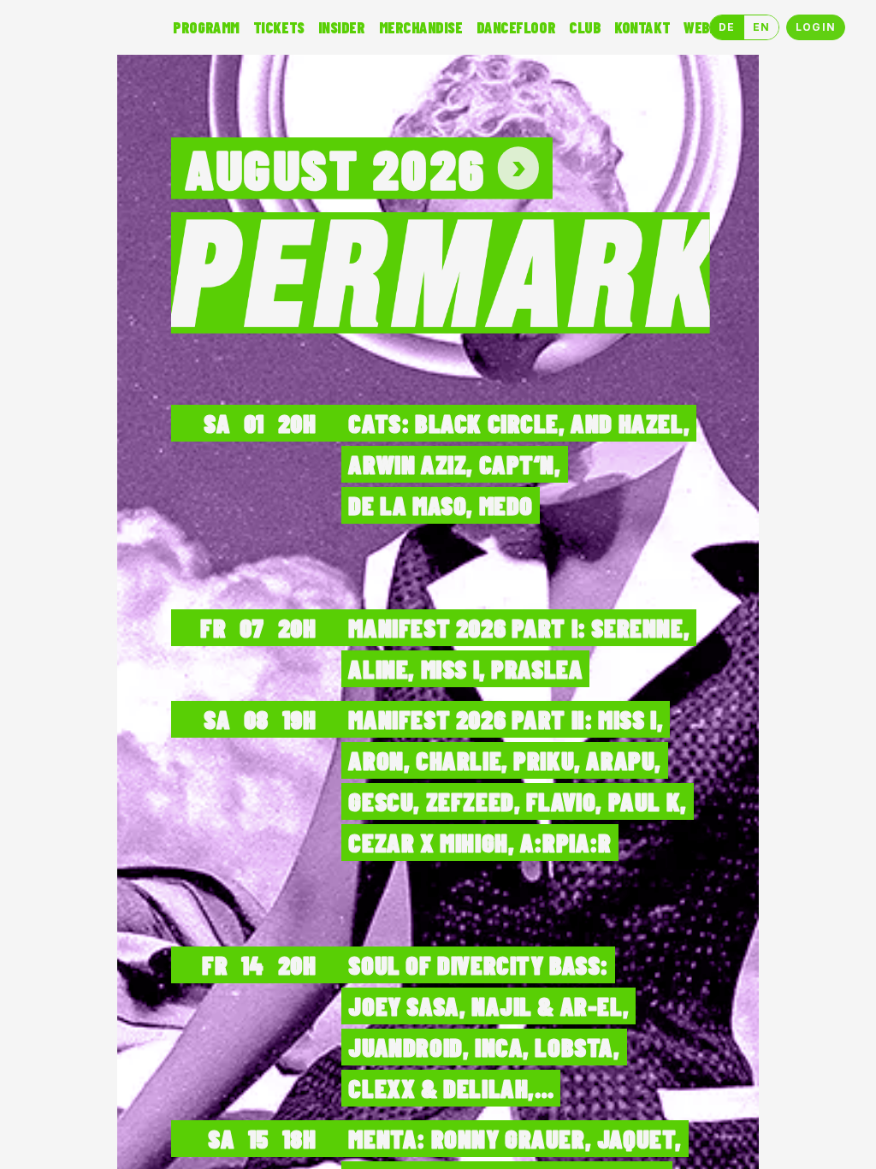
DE (727, 27)
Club (585, 27)
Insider (341, 27)
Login (816, 27)
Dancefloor (516, 27)
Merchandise (421, 27)
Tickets (279, 27)
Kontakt (642, 27)
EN (761, 27)
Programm (206, 27)
